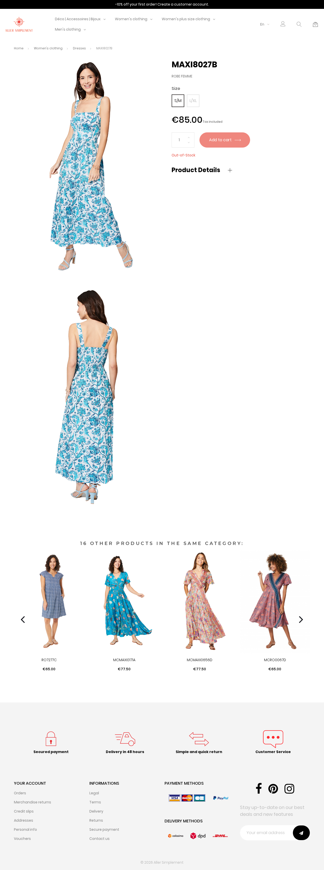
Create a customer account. (183, 4)
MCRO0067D (275, 659)
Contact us (99, 838)
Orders (20, 793)
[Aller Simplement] (19, 24)
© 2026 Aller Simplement (162, 862)
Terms (95, 802)
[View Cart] (315, 24)
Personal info (25, 829)
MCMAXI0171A (124, 659)
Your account (30, 783)
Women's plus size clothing (186, 19)
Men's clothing (68, 29)
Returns (96, 820)
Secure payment (104, 829)
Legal (94, 793)
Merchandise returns (32, 802)
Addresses (23, 820)
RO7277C (49, 659)
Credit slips (24, 811)
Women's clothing (131, 19)
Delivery (96, 811)
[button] (283, 24)
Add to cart (221, 140)
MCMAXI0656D (199, 659)
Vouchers (22, 838)
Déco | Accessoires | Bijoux (77, 19)
